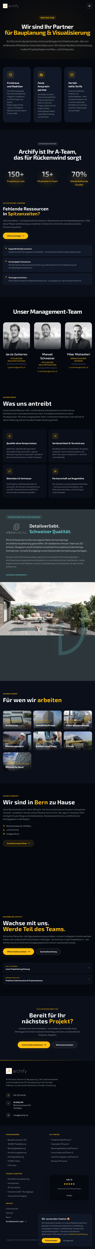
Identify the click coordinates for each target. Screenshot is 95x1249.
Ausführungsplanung (17, 1152)
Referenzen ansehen (64, 1045)
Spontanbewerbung (48, 951)
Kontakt (9, 1213)
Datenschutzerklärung (78, 1234)
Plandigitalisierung (16, 1157)
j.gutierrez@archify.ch (16, 367)
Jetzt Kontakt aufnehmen (32, 1045)
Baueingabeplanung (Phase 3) (64, 1148)
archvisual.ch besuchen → (16, 575)
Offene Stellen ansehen (17, 951)
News (8, 1217)
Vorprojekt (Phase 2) (60, 1144)
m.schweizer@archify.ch (47, 371)
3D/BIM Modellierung (17, 1144)
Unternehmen (12, 1208)
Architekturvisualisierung (18, 1179)
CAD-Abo (12, 1165)
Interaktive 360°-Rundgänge (20, 1191)
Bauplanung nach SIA (17, 1140)
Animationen (13, 1183)
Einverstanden (51, 1240)
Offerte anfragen (14, 236)
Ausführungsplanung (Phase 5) (64, 1157)
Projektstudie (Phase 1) (61, 1140)
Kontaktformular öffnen (17, 843)
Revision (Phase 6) (59, 1161)
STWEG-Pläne (14, 1161)
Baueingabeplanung (17, 1148)
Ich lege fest (68, 1240)
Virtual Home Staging (17, 1196)
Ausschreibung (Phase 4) (62, 1152)
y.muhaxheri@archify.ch (78, 367)
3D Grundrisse (14, 1187)
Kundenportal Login (15, 1221)
